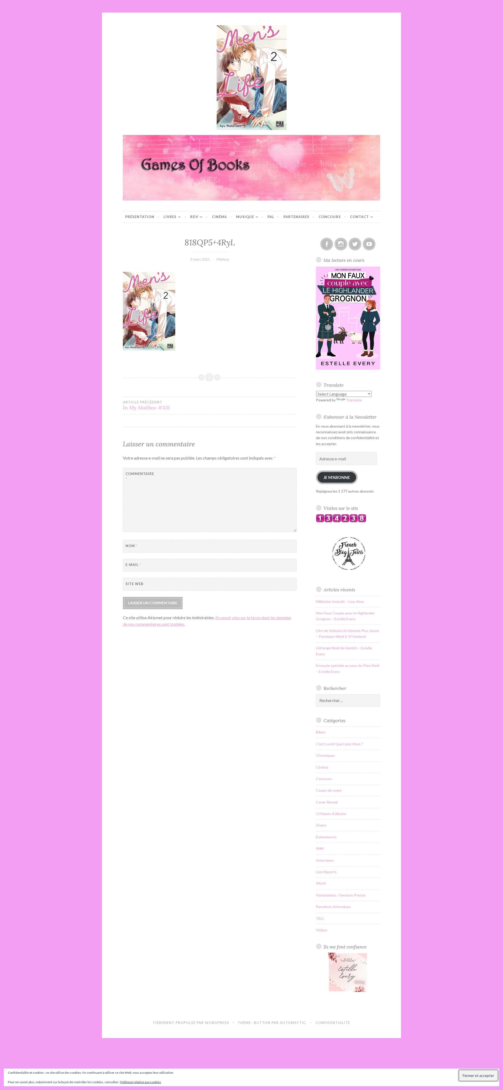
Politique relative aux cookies (140, 1082)
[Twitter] (355, 244)
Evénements (326, 837)
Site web (134, 584)
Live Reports (326, 872)
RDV (194, 217)
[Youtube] (369, 244)
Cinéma (219, 217)
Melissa (223, 259)
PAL (270, 217)
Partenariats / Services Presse (340, 895)
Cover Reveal (327, 802)
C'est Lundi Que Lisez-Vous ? (339, 744)
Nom (131, 546)
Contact (359, 217)
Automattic (293, 1023)
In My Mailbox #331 (146, 405)
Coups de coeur (329, 790)
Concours (330, 217)
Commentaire (138, 476)
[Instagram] (341, 244)
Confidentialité (332, 1023)
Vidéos (321, 930)
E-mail (133, 565)
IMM (320, 848)
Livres (170, 217)
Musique (245, 217)
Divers (321, 825)
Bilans (321, 732)
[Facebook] (326, 244)
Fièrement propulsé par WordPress (191, 1023)
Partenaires (296, 217)
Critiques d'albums (331, 813)
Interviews (325, 860)
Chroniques (325, 755)
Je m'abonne (336, 477)
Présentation (139, 217)
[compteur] (341, 521)
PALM (321, 883)
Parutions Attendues (333, 906)
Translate (354, 400)
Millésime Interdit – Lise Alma (340, 601)
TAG (320, 918)
